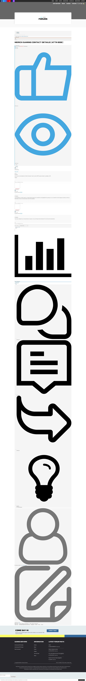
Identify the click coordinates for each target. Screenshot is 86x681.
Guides (68, 3)
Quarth (51, 659)
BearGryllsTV (22, 46)
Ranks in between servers (53, 649)
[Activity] (15, 190)
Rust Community (18, 649)
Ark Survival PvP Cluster (19, 647)
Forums (74, 3)
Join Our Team (36, 653)
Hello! (19, 622)
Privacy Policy (64, 662)
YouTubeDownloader (24, 565)
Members (18, 33)
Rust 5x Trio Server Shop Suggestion (55, 657)
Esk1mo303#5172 (53, 646)
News (63, 3)
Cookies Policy (69, 662)
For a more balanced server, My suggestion (56, 653)
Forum (35, 649)
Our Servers (56, 3)
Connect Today (53, 630)
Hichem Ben (52, 650)
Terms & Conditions (59, 662)
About (35, 655)
